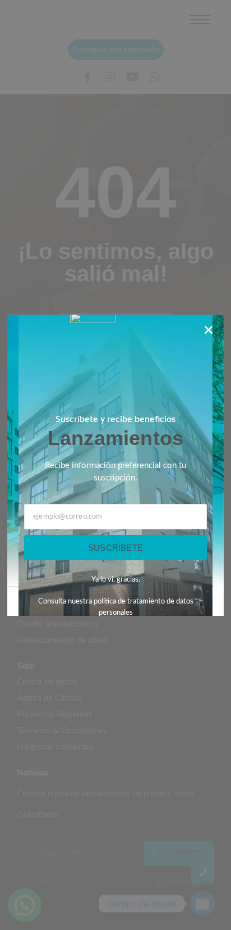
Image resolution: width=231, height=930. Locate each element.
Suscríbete (115, 547)
